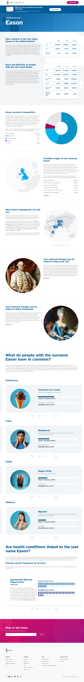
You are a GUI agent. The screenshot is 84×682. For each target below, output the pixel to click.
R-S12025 (36, 221)
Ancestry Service (9, 661)
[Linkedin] (18, 677)
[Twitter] (15, 677)
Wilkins (13, 230)
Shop (72, 2)
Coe (23, 228)
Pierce (7, 230)
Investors (25, 659)
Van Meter (19, 228)
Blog (25, 665)
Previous (32, 415)
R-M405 (11, 225)
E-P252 (16, 225)
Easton (10, 230)
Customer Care (27, 669)
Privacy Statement (45, 661)
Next (55, 415)
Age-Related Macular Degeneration (28, 599)
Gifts (6, 665)
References (46, 278)
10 (49, 608)
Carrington (18, 230)
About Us (25, 661)
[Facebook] (7, 677)
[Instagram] (12, 677)
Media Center (26, 663)
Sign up (42, 634)
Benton (28, 228)
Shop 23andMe (55, 9)
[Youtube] (9, 677)
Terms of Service (45, 659)
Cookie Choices (45, 663)
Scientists (62, 661)
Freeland (35, 228)
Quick (25, 228)
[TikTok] (20, 677)
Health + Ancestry (9, 659)
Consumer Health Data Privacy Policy (49, 665)
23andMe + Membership (10, 663)
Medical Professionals (64, 659)
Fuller (32, 228)
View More (46, 195)
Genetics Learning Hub (28, 667)
